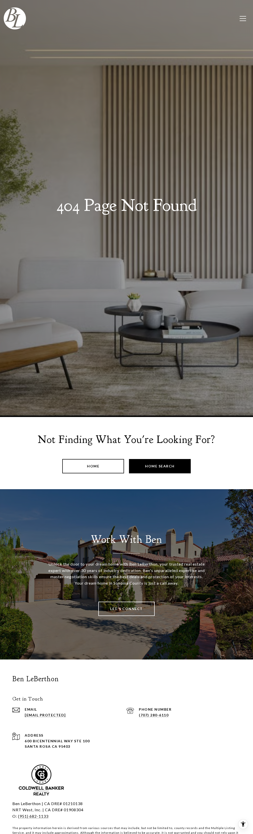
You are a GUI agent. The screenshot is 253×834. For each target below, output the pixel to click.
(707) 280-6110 (154, 715)
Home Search (160, 466)
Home (93, 466)
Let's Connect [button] (126, 609)
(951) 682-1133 (33, 816)
